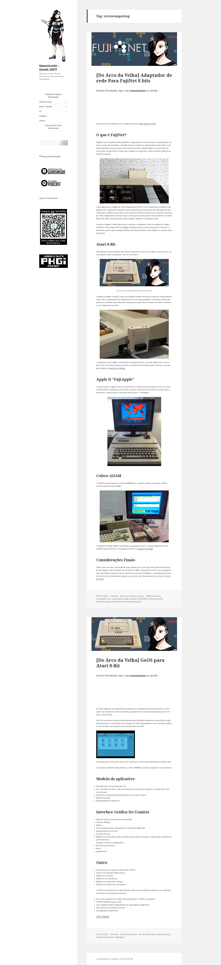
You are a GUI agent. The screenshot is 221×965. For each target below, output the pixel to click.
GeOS (153, 934)
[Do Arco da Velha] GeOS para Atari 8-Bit (130, 663)
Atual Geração (45, 102)
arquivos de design (117, 368)
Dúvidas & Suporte (53, 95)
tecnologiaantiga (103, 601)
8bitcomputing (154, 596)
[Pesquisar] (64, 143)
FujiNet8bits (142, 599)
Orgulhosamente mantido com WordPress (114, 959)
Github (125, 227)
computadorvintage (120, 599)
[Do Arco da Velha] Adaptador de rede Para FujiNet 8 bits (134, 78)
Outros (42, 120)
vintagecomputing (134, 601)
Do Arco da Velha (129, 596)
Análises (43, 116)
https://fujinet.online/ (147, 124)
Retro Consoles (45, 106)
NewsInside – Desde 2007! (49, 68)
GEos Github (102, 916)
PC (40, 111)
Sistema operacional (105, 937)
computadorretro (103, 599)
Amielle (115, 596)
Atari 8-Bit (145, 934)
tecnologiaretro (118, 601)
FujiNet (133, 599)
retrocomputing (155, 599)
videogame (119, 937)
